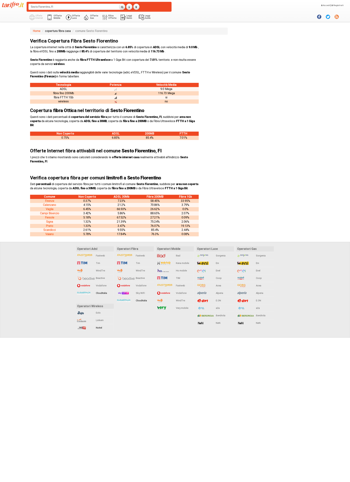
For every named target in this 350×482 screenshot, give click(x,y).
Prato (49, 226)
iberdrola (220, 315)
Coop (218, 278)
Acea (218, 285)
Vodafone (100, 285)
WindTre (100, 270)
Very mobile (181, 308)
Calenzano (49, 205)
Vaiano (49, 234)
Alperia (219, 293)
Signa (49, 221)
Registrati (338, 5)
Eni (217, 263)
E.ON (218, 300)
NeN (217, 323)
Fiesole (49, 217)
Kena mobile (182, 263)
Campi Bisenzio (49, 213)
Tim (97, 263)
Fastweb (100, 255)
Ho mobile (181, 270)
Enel (217, 270)
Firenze (49, 201)
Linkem (99, 320)
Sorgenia (220, 255)
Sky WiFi (140, 293)
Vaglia (49, 209)
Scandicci (49, 230)
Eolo (98, 312)
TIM (177, 278)
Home (36, 31)
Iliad (177, 255)
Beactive (100, 278)
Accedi (326, 5)
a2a (217, 308)
